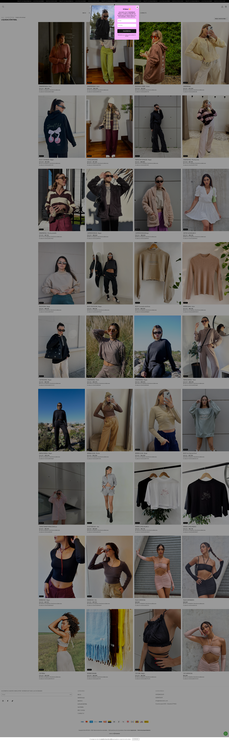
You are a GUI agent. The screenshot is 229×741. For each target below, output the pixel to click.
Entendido (135, 739)
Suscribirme (127, 31)
